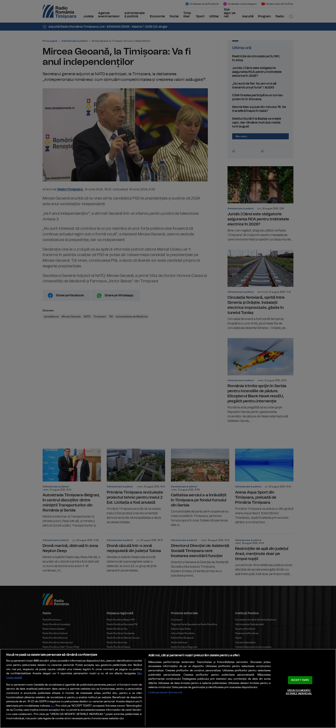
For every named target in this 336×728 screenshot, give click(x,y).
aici (52, 706)
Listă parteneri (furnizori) (165, 692)
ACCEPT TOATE (300, 680)
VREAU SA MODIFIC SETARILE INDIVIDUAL (299, 692)
